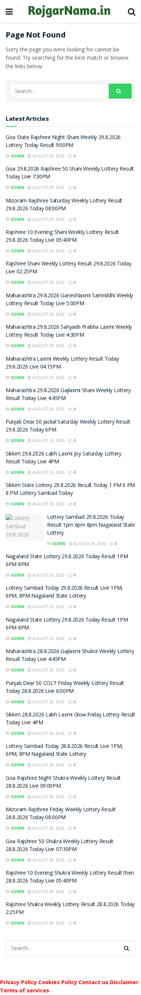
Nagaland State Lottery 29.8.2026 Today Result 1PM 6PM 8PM (67, 561)
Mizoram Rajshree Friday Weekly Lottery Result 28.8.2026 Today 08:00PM (61, 814)
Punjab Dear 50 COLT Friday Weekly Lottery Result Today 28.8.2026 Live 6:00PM (65, 687)
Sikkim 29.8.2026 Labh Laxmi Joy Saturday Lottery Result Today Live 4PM (63, 458)
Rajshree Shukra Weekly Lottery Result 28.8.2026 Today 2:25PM (70, 909)
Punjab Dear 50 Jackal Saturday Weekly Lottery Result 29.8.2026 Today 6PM (68, 426)
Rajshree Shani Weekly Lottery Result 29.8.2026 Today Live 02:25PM (68, 268)
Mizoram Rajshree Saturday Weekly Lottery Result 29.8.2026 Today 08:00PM (64, 205)
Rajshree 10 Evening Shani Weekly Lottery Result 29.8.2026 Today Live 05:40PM (62, 236)
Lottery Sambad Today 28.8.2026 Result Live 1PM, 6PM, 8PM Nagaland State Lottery (64, 750)
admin (17, 156)
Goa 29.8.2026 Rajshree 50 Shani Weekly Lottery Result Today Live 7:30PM (70, 173)
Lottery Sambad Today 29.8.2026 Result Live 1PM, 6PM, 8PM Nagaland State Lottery (64, 592)
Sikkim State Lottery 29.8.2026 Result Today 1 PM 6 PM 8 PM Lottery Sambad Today (70, 489)
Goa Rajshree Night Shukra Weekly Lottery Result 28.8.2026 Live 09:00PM (63, 782)
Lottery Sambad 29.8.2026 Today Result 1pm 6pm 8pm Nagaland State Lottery (91, 525)
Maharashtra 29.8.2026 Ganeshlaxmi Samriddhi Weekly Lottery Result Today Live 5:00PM (69, 300)
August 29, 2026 (48, 156)
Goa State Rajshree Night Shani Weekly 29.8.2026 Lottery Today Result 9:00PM (63, 141)
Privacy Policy (18, 982)
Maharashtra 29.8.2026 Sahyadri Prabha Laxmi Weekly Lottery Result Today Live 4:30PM (69, 331)
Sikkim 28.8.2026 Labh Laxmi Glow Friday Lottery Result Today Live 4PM (70, 719)
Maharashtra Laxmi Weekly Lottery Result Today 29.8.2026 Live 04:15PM (62, 363)
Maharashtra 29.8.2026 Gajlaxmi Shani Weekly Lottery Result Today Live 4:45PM (68, 395)
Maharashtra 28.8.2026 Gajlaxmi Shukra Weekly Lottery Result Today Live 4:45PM (70, 655)
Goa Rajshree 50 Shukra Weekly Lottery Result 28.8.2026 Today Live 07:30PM (60, 846)
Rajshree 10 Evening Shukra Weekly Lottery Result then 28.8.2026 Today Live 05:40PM (70, 877)
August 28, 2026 (48, 670)
